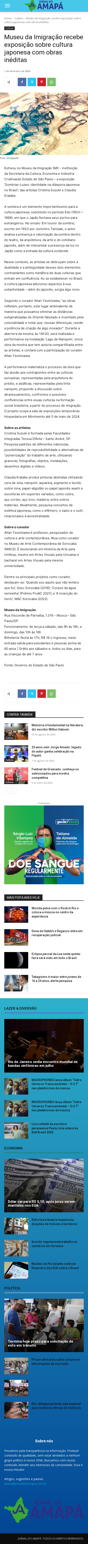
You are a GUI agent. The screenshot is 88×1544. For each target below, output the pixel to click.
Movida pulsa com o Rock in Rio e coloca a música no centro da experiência (55, 912)
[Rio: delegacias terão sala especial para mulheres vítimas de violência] (16, 1410)
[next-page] (13, 791)
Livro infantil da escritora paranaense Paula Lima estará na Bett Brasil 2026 (55, 1128)
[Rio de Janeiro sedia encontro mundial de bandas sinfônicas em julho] (44, 1046)
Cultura (19, 18)
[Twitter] (32, 82)
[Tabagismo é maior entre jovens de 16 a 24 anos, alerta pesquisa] (16, 983)
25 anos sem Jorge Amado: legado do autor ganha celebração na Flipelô (56, 751)
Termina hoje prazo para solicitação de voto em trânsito (40, 1343)
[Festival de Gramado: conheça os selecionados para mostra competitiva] (16, 775)
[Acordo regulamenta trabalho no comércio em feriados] (16, 1248)
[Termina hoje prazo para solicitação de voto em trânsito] (44, 1325)
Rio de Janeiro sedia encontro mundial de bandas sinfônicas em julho (43, 1064)
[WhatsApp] (51, 82)
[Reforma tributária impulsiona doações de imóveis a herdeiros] (16, 1226)
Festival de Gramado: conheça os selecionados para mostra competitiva (55, 773)
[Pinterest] (41, 82)
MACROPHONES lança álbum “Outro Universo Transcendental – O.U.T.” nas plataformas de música (57, 1084)
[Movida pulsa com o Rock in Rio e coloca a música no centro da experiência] (16, 914)
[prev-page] (7, 791)
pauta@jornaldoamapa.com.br (25, 1484)
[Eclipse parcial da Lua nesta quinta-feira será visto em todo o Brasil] (16, 960)
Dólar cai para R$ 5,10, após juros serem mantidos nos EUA (41, 1203)
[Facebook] (22, 82)
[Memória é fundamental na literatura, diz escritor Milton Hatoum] (16, 731)
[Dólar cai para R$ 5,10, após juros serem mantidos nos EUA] (44, 1185)
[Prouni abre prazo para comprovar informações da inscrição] (16, 1366)
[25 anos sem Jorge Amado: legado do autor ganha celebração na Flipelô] (16, 753)
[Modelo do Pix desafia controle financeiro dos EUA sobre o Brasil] (16, 1270)
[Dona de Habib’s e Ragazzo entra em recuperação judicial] (16, 937)
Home (8, 18)
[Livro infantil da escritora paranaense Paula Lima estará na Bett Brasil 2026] (16, 1130)
